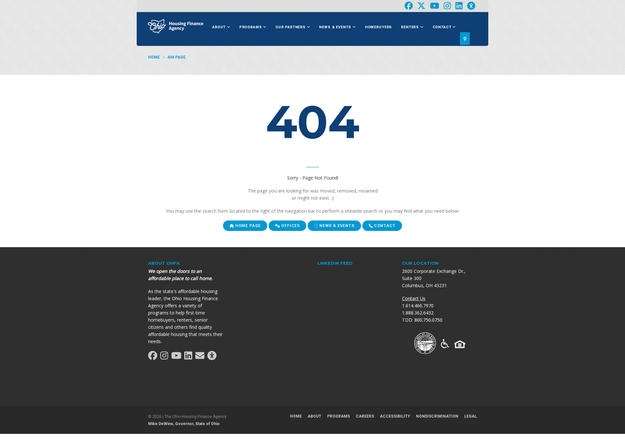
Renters (410, 27)
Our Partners (291, 27)
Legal (470, 416)
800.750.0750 (428, 320)
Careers (365, 416)
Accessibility (395, 416)
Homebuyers (378, 27)
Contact (443, 27)
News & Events (336, 27)
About (219, 27)
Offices (290, 225)
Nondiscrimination (437, 416)
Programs (251, 27)
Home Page (247, 225)
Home (154, 57)
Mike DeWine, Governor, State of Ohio (184, 423)
